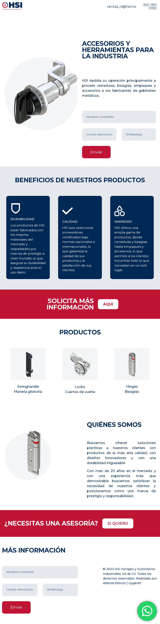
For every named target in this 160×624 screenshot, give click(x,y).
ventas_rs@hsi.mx (121, 7)
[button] (108, 304)
